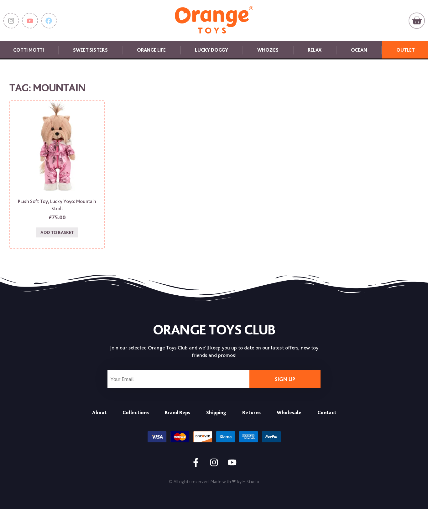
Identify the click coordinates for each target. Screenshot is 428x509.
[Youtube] (30, 20)
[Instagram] (11, 20)
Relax (314, 50)
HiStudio (251, 481)
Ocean (359, 50)
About (99, 412)
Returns (251, 412)
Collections (136, 412)
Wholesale (289, 412)
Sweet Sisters (90, 50)
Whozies (268, 50)
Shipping (216, 412)
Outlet (405, 50)
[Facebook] (49, 20)
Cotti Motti (28, 50)
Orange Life (151, 50)
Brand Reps (177, 412)
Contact (326, 412)
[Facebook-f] (195, 462)
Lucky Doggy (211, 50)
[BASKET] (417, 21)
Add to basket (57, 232)
